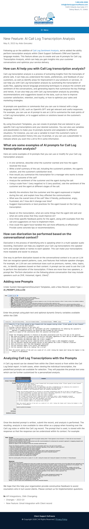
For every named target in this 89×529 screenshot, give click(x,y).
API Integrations (13, 496)
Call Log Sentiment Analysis (46, 50)
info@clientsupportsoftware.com (74, 5)
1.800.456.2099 (81, 2)
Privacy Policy (61, 519)
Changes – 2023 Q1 (15, 500)
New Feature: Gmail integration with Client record (29, 503)
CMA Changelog (29, 496)
